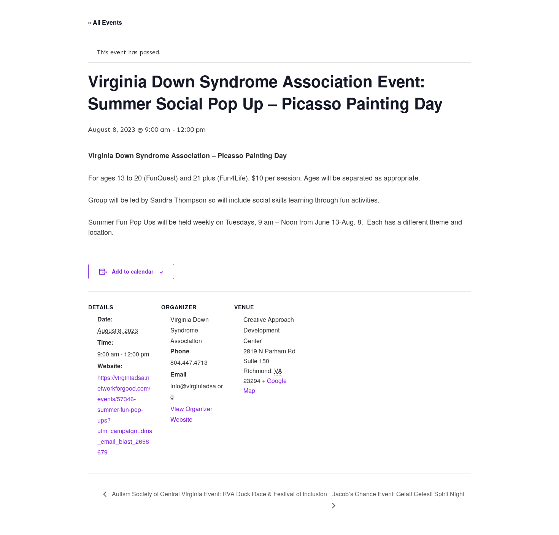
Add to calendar (132, 271)
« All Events (105, 22)
